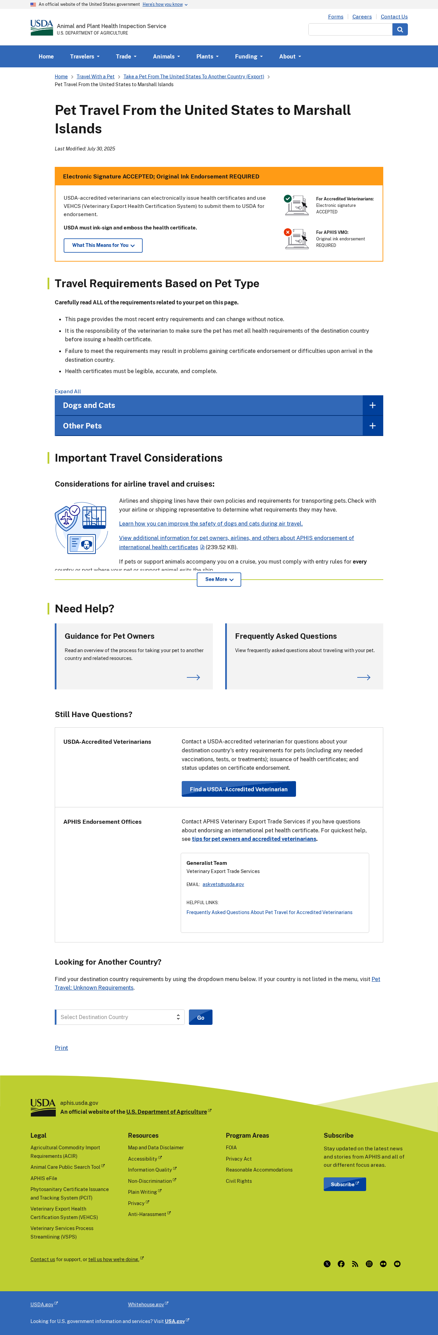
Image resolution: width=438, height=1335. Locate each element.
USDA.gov (41, 1304)
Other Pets (82, 425)
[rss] (357, 1264)
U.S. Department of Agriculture (166, 1111)
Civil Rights (239, 1181)
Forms (336, 16)
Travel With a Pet (96, 76)
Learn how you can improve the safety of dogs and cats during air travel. (211, 523)
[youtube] (399, 1264)
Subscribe (343, 1184)
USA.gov (175, 1321)
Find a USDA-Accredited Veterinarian (239, 789)
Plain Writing (142, 1192)
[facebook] (343, 1264)
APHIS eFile (43, 1178)
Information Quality (150, 1170)
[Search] (400, 29)
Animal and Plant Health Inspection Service (111, 26)
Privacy (136, 1203)
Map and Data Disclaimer (156, 1147)
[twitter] (329, 1264)
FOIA (231, 1147)
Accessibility (142, 1159)
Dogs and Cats (89, 405)
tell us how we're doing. (113, 1259)
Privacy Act (239, 1159)
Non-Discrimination (150, 1181)
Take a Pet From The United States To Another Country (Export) (194, 76)
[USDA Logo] (41, 28)
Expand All (68, 391)
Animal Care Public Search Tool (65, 1167)
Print (61, 1047)
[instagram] (371, 1264)
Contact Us (394, 16)
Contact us (42, 1259)
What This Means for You (100, 245)
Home (46, 56)
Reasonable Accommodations (259, 1170)
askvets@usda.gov (223, 884)
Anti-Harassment (147, 1214)
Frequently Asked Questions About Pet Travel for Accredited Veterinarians (269, 912)
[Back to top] (419, 1316)
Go (200, 1017)
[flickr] (385, 1264)
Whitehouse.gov (146, 1304)
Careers (362, 16)
